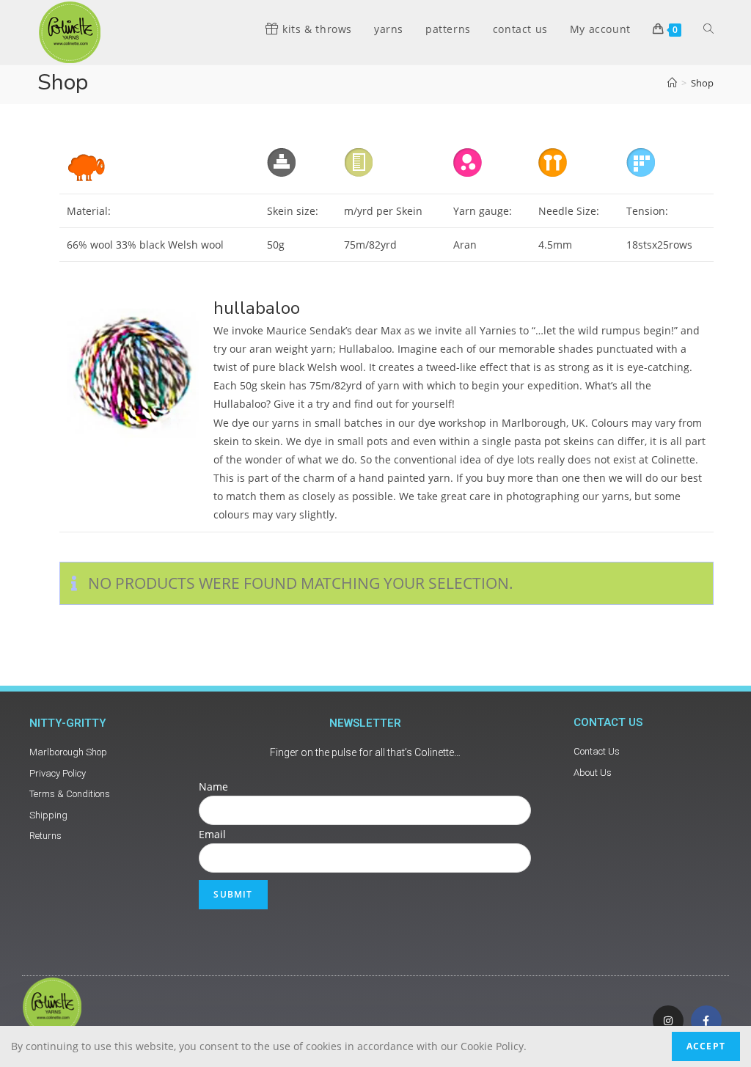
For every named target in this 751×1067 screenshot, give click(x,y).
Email (212, 834)
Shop (702, 82)
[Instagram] (668, 1020)
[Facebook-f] (706, 1020)
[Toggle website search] (708, 29)
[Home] (672, 82)
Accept (705, 1046)
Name (213, 786)
